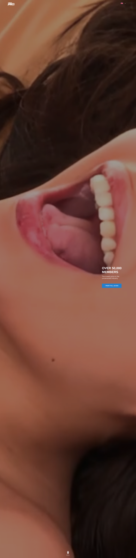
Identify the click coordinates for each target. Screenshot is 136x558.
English (122, 3)
